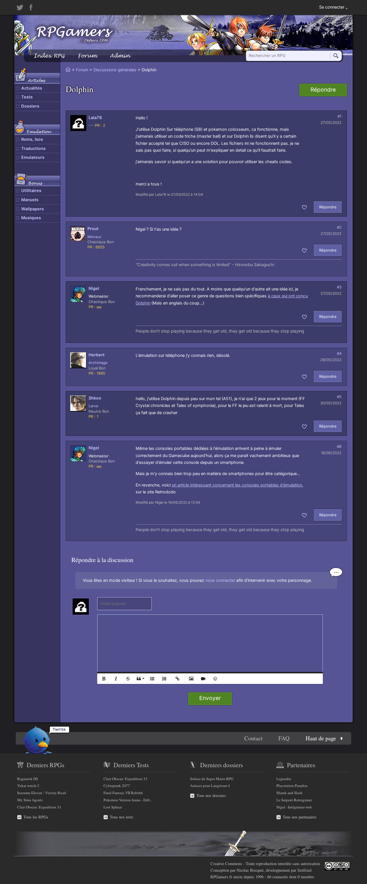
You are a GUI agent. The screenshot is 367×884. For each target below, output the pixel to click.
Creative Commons (226, 863)
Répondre (323, 89)
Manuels (29, 199)
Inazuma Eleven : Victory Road (41, 792)
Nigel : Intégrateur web (294, 807)
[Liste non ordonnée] (152, 678)
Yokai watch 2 (28, 785)
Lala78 (95, 117)
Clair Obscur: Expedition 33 (39, 807)
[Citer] (139, 678)
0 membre (306, 876)
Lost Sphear (113, 807)
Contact (253, 738)
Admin (120, 55)
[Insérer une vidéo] (203, 678)
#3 (339, 287)
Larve (93, 406)
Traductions (33, 148)
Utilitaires (31, 190)
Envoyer (210, 698)
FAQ (284, 738)
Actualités (31, 88)
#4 (339, 353)
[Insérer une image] (191, 678)
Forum (87, 55)
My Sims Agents (30, 799)
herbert (97, 354)
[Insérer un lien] (177, 678)
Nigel (94, 288)
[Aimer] (304, 207)
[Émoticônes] (215, 678)
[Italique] (115, 678)
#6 (339, 446)
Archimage (98, 362)
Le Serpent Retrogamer (294, 799)
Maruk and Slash (289, 792)
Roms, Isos (32, 139)
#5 (339, 396)
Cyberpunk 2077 (117, 785)
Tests (27, 97)
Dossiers (30, 106)
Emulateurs (32, 157)
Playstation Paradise (292, 785)
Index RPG (49, 55)
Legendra (283, 778)
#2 (339, 227)
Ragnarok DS (27, 778)
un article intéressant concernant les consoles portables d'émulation (237, 485)
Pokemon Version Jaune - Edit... (128, 799)
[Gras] (103, 678)
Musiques (31, 217)
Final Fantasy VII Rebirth (123, 792)
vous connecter (220, 580)
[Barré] (127, 678)
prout (93, 228)
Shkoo (95, 398)
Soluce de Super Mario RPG (211, 778)
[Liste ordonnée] (164, 678)
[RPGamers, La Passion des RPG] (75, 34)
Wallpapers (32, 208)
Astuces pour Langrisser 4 (210, 785)
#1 (339, 116)
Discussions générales (114, 69)
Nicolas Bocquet (250, 870)
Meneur (94, 236)
